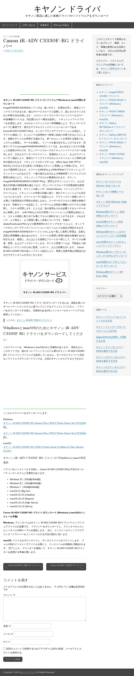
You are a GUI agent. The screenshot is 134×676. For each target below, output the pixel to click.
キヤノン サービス (14, 50)
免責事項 (44, 25)
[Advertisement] (44, 74)
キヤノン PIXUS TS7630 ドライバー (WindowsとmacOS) (112, 158)
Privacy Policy (61, 25)
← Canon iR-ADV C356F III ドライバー (23, 566)
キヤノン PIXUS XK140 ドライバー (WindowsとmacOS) (112, 104)
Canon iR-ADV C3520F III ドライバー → (67, 566)
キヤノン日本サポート (112, 68)
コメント (9, 595)
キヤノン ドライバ (67, 9)
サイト (6, 641)
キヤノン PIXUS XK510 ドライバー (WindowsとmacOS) (112, 146)
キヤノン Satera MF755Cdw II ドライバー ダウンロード (112, 127)
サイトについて (9, 25)
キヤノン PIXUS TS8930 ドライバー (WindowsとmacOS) (112, 115)
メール (8, 634)
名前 (7, 626)
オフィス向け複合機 (11, 36)
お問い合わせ (28, 25)
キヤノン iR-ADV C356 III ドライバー (34, 320)
